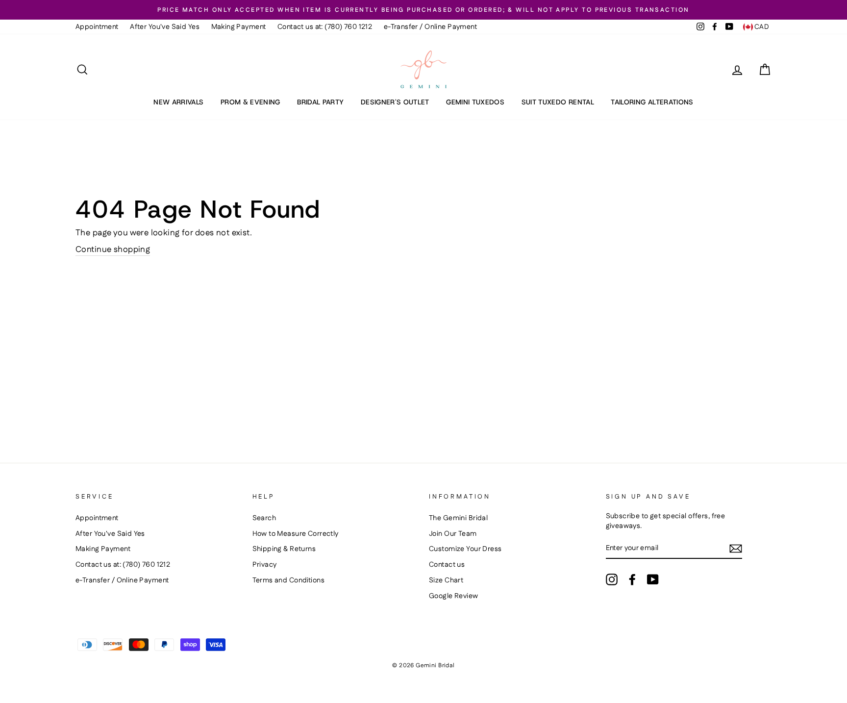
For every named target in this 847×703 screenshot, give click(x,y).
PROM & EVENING (250, 102)
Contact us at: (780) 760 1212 (324, 27)
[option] (423, 10)
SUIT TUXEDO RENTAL (558, 102)
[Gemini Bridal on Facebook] (632, 579)
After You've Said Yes (164, 27)
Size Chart (446, 580)
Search (264, 518)
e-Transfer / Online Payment (430, 27)
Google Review (453, 596)
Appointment (97, 27)
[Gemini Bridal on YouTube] (653, 579)
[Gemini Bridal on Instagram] (612, 579)
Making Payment (238, 27)
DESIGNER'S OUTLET (395, 102)
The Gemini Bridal (458, 518)
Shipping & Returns (284, 549)
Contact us (447, 565)
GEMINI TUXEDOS (475, 102)
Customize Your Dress (465, 549)
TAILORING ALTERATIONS (652, 102)
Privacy (264, 565)
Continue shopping (112, 249)
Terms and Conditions (288, 580)
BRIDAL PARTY (320, 102)
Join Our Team (453, 534)
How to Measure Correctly (295, 534)
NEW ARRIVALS (178, 102)
